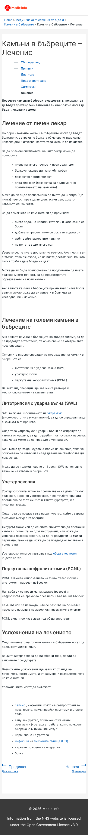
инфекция (22, 741)
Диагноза (27, 74)
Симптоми (28, 86)
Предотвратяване (33, 80)
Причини (27, 68)
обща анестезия (65, 553)
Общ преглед (30, 62)
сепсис (20, 705)
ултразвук (54, 413)
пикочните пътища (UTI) (51, 741)
